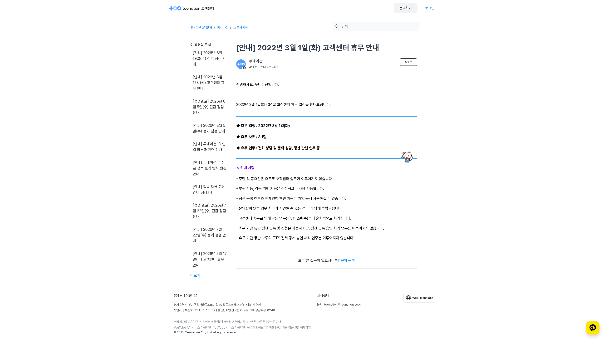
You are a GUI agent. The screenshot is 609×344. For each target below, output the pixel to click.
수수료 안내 (274, 322)
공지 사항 (222, 27)
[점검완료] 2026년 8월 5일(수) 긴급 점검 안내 (209, 107)
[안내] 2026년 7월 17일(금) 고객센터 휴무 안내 (210, 259)
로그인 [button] (429, 8)
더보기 (195, 275)
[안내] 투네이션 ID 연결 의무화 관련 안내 (209, 147)
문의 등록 (348, 260)
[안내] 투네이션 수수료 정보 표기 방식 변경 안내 (209, 168)
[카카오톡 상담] (592, 328)
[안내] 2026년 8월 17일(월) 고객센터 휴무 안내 (209, 83)
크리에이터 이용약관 (186, 322)
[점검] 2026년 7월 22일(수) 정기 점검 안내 (209, 235)
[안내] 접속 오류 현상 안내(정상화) (209, 189)
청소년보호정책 (256, 322)
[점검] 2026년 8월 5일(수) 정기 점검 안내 (209, 128)
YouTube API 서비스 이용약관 (192, 327)
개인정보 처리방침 (234, 322)
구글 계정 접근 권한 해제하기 (293, 327)
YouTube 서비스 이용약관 (229, 327)
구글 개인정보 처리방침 (261, 327)
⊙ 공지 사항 (241, 27)
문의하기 (405, 8)
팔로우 (408, 62)
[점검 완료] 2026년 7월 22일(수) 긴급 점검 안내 (209, 211)
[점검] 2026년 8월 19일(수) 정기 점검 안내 (209, 58)
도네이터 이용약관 (210, 322)
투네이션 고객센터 (201, 27)
